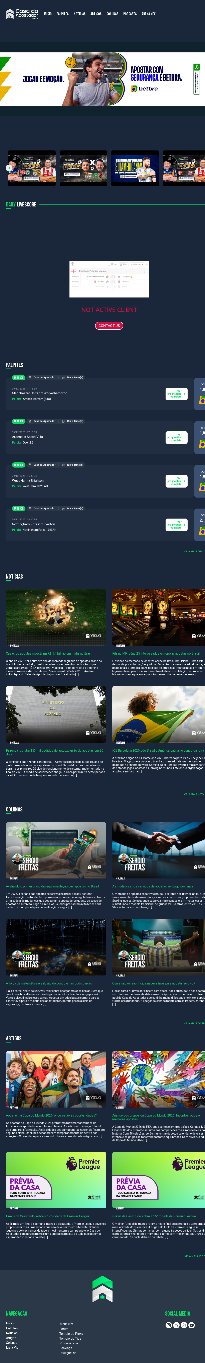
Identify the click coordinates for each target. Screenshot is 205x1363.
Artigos (11, 1338)
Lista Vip (12, 1347)
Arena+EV (66, 1324)
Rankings (65, 1348)
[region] (102, 79)
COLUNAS (112, 14)
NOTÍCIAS (79, 14)
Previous (9, 168)
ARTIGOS (95, 14)
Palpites (12, 1328)
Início (10, 1323)
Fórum (63, 1329)
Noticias (12, 1333)
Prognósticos (68, 1343)
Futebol (18, 378)
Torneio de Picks (71, 1334)
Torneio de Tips (70, 1338)
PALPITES (63, 14)
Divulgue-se (67, 1353)
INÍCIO (48, 14)
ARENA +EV (149, 14)
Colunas (11, 1343)
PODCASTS (130, 14)
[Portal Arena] (22, 14)
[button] (102, 79)
